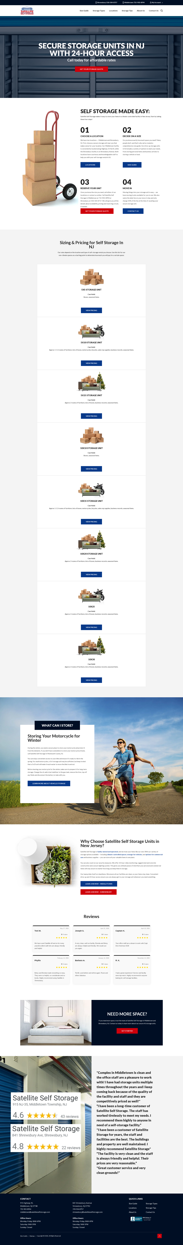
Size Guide (84, 11)
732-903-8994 (25, 1209)
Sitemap (32, 1236)
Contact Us (153, 11)
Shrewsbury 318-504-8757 (107, 2)
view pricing (91, 310)
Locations (113, 11)
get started (127, 1031)
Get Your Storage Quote (91, 69)
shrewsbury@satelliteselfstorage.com (88, 1212)
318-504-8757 (78, 1209)
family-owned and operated (107, 852)
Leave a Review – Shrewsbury (98, 892)
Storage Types (99, 11)
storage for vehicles (134, 854)
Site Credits (23, 1236)
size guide (132, 165)
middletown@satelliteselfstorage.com (35, 1212)
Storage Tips (127, 11)
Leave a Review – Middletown (98, 884)
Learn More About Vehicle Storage (49, 783)
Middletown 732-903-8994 (134, 2)
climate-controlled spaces (116, 854)
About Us (141, 11)
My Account (156, 2)
